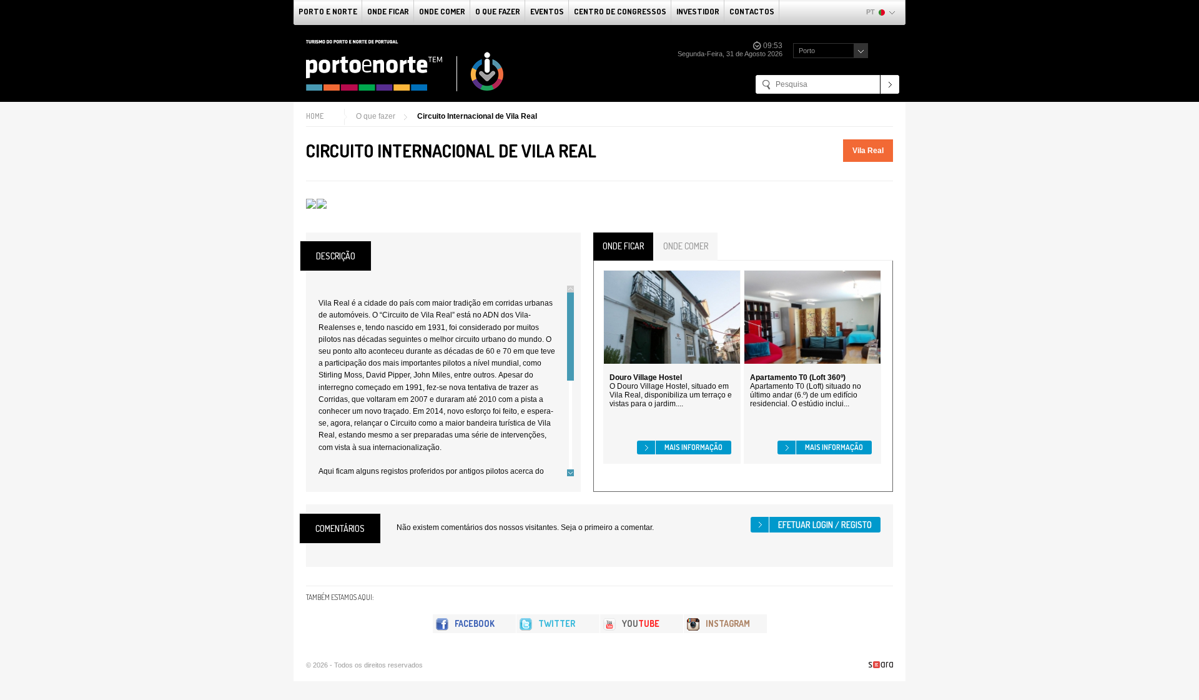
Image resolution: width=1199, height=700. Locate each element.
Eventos (547, 11)
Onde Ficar (388, 11)
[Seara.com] (881, 664)
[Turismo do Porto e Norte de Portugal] (405, 65)
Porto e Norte (328, 11)
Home (314, 116)
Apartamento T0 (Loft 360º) (798, 377)
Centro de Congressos (620, 11)
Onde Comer (442, 11)
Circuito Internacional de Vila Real (477, 116)
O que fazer (497, 11)
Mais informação (693, 447)
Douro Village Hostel (645, 377)
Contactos (751, 11)
